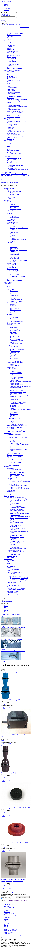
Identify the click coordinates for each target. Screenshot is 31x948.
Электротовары (8, 140)
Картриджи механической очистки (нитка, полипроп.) (19, 514)
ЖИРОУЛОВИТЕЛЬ (15, 443)
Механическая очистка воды (18, 548)
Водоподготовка (11, 133)
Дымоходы (13, 356)
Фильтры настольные (16, 506)
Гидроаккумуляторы (12, 87)
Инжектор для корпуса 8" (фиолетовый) (11, 773)
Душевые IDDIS (14, 274)
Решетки (9, 123)
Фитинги (9, 79)
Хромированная (14, 318)
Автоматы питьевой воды (14, 134)
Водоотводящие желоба (13, 109)
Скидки (6, 925)
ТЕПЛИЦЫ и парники (13, 166)
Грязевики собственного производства (17, 99)
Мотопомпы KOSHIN (16, 373)
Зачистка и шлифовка (16, 387)
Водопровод (10, 76)
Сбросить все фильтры (7, 601)
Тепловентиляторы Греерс (17, 339)
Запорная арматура (12, 77)
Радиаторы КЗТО (15, 330)
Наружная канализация (13, 105)
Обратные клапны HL (16, 459)
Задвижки (13, 305)
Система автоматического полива (16, 164)
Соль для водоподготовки (17, 525)
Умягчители (13, 526)
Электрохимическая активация (15, 136)
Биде (8, 67)
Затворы (12, 307)
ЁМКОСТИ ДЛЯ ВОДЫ (13, 80)
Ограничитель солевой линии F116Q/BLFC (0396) (14, 843)
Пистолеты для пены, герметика (19, 402)
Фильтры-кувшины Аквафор (18, 500)
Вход (2, 14)
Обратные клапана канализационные (17, 114)
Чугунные (13, 207)
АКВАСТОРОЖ (14, 365)
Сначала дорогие (15, 672)
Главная (6, 4)
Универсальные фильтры (17, 537)
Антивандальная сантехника (15, 68)
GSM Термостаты (15, 359)
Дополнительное (11, 58)
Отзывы (3, 175)
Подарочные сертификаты (11, 929)
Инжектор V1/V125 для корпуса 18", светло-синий (14, 700)
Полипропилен (14, 291)
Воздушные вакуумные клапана (15, 115)
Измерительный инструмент (18, 392)
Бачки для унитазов (12, 62)
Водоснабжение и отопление (12, 70)
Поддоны (9, 65)
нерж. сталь (13, 216)
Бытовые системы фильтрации (15, 131)
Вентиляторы (10, 120)
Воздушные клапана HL (16, 462)
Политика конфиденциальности (12, 915)
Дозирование (13, 538)
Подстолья (10, 36)
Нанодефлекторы (11, 125)
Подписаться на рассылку (22, 897)
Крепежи (12, 298)
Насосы (9, 73)
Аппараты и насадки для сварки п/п (17, 95)
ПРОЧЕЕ (12, 238)
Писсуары (9, 54)
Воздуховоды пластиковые (17, 472)
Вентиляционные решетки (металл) (19, 482)
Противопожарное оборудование (16, 101)
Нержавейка (13, 296)
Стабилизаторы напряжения (14, 96)
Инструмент (10, 89)
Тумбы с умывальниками (14, 35)
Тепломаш (13, 494)
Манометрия (13, 415)
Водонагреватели (11, 74)
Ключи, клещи (14, 400)
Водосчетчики (14, 412)
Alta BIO (12, 447)
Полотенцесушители (12, 51)
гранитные (13, 219)
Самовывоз (7, 912)
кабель (9, 143)
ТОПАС (12, 441)
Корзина (3, 20)
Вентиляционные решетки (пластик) (20, 481)
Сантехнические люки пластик (18, 485)
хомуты (9, 152)
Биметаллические (15, 327)
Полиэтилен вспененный (17, 424)
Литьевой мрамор (15, 203)
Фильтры (12, 311)
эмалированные (14, 217)
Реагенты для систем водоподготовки (15, 258)
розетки (9, 149)
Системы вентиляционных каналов (16, 121)
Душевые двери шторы (13, 64)
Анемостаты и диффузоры (17, 480)
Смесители (10, 43)
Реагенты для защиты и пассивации (20, 255)
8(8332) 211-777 (15, 24)
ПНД (11, 292)
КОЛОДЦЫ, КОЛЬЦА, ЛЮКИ (18, 449)
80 (9, 892)
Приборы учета (11, 90)
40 (8, 892)
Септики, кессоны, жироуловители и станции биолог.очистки (17, 107)
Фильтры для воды (9, 130)
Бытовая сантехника (12, 52)
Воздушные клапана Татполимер (19, 463)
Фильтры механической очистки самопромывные (19, 502)
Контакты (6, 10)
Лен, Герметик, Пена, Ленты (18, 233)
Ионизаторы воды (12, 137)
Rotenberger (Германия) (16, 377)
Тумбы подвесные (15, 192)
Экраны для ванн (11, 57)
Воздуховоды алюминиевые (17, 477)
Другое (9, 39)
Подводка (12, 235)
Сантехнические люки (13, 124)
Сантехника (7, 40)
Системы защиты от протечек (15, 84)
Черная (12, 320)
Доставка (6, 5)
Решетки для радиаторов (17, 343)
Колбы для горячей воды (17, 512)
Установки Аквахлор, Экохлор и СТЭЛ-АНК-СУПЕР (19, 553)
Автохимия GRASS (15, 248)
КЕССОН (12, 440)
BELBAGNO (13, 272)
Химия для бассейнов (16, 535)
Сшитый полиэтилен (16, 301)
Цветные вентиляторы (16, 469)
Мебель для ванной (9, 32)
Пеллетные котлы (15, 352)
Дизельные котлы (15, 351)
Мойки (9, 48)
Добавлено (4, 708)
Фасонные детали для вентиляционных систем (17, 474)
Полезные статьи (24, 175)
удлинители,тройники (13, 150)
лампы (9, 144)
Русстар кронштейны (16, 299)
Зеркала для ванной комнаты (15, 33)
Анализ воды (10, 139)
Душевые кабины (12, 61)
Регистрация (7, 14)
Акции (6, 920)
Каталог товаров (8, 904)
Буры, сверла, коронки (16, 397)
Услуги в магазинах (9, 913)
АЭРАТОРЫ (13, 452)
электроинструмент (15, 376)
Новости (17, 175)
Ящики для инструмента (17, 396)
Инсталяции (10, 49)
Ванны (9, 42)
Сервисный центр (9, 907)
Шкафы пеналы (11, 38)
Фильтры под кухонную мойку (18, 499)
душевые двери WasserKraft (17, 276)
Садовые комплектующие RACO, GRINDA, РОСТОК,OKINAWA (19, 578)
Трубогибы (13, 405)
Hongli (12, 371)
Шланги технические (16, 583)
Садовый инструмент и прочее (15, 165)
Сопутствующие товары (13, 117)
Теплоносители (14, 337)
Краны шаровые (14, 308)
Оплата (6, 7)
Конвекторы (13, 333)
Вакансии (8, 175)
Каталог (3, 29)
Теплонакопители (15, 358)
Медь (11, 294)
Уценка (12, 342)
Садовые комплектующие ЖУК (18, 581)
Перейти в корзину (6, 707)
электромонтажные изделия (14, 153)
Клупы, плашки (14, 399)
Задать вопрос (7, 933)
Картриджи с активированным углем (20, 516)
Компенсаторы (14, 313)
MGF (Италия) (14, 380)
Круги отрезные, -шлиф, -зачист (19, 389)
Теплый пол (10, 86)
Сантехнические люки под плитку (19, 488)
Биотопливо (10, 98)
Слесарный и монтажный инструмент (20, 409)
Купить (3, 704)
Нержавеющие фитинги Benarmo (19, 315)
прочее (9, 146)
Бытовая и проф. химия (13, 55)
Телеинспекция (14, 406)
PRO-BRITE (13, 247)
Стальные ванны (14, 206)
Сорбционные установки (17, 541)
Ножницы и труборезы (16, 403)
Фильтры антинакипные (16, 522)
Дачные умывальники (13, 161)
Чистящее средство (15, 209)
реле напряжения (11, 147)
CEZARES (13, 273)
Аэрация (12, 544)
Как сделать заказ (8, 909)
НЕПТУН (12, 364)
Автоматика (10, 71)
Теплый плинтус (14, 336)
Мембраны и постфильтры (17, 521)
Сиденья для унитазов (13, 60)
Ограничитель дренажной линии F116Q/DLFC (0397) (15, 808)
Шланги (12, 231)
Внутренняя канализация (14, 103)
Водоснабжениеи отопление (8, 282)
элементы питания (12, 155)
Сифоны (12, 225)
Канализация (7, 102)
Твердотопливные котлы (17, 349)
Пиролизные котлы (15, 361)
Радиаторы (10, 81)
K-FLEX (12, 422)
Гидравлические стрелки (13, 92)
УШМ (11, 374)
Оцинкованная (14, 317)
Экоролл (12, 421)
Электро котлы (14, 348)
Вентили (12, 304)
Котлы (8, 83)
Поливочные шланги (12, 159)
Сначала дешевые (5, 672)
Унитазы (9, 46)
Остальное (10, 128)
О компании (7, 8)
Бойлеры (12, 355)
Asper (11, 245)
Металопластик (14, 295)
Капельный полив (12, 162)
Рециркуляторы (11, 127)
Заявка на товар (5, 19)
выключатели (10, 142)
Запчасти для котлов (15, 354)
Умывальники (11, 45)
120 (12, 892)
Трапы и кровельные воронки (15, 111)
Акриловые (13, 204)
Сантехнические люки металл (18, 487)
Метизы (12, 408)
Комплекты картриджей (16, 509)
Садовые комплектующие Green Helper (17, 169)
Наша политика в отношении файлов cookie (16, 935)
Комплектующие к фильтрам (18, 507)
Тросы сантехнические (16, 390)
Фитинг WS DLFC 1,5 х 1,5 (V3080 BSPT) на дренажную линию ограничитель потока (13, 880)
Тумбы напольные (15, 194)
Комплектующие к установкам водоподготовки (18, 546)
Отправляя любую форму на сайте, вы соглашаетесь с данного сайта (14, 900)
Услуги (13, 175)
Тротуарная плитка (12, 168)
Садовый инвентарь (9, 156)
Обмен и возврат (8, 932)
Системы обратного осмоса (17, 534)
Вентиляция (7, 118)
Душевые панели (14, 236)
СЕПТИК (12, 450)
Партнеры (6, 926)
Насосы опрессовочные (16, 384)
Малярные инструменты (16, 393)
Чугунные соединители (16, 321)
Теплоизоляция (11, 93)
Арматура (12, 226)
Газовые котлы (14, 346)
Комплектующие (14, 232)
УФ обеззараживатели (16, 540)
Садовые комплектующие (14, 158)
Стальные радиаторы (16, 329)
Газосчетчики (14, 414)
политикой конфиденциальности (18, 900)
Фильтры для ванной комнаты (18, 504)
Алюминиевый (14, 326)
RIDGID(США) (14, 378)
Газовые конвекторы (15, 335)
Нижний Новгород (6, 1)
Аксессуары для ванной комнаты (19, 228)
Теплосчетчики (14, 417)
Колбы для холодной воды (17, 510)
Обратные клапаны (15, 310)
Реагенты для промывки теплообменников (16, 253)
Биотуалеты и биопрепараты (15, 112)
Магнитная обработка (16, 542)
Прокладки (13, 229)
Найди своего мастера (10, 930)
